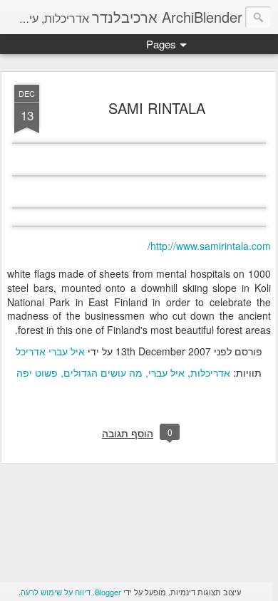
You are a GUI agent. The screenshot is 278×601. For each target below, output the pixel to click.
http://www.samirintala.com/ (209, 246)
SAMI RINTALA (156, 108)
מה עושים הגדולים (103, 372)
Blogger (108, 591)
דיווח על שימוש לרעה (56, 591)
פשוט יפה (37, 372)
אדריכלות (210, 372)
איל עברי (166, 372)
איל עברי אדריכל (50, 351)
